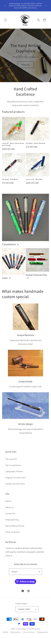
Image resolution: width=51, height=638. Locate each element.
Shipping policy (42, 632)
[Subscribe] (39, 571)
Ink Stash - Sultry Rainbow (36, 143)
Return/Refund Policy (14, 526)
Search (8, 501)
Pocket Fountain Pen (36, 274)
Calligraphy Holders (14, 471)
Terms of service (28, 632)
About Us (9, 507)
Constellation (9, 244)
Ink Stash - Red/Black (10, 179)
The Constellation (13, 465)
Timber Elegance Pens (24, 629)
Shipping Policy (12, 519)
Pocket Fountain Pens (15, 484)
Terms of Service (12, 532)
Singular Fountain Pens (15, 477)
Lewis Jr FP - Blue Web (34, 179)
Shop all (25, 64)
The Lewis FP (11, 459)
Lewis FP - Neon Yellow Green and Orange (13, 144)
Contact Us (10, 513)
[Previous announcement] (5, 6)
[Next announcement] (46, 6)
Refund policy (15, 632)
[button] (5, 20)
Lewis (5, 277)
